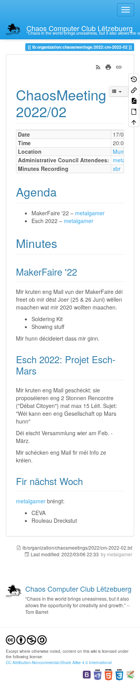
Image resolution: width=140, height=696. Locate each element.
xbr (117, 168)
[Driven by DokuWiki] (130, 674)
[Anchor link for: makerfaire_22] (81, 271)
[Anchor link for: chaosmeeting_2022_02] (73, 111)
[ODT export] (134, 111)
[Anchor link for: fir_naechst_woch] (87, 481)
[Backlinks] (134, 89)
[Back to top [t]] (134, 122)
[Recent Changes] (98, 66)
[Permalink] (119, 66)
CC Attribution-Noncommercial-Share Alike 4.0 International (59, 662)
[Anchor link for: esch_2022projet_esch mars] (41, 370)
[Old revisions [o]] (134, 79)
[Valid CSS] (119, 674)
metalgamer (90, 213)
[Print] (108, 66)
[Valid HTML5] (108, 674)
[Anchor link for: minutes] (63, 243)
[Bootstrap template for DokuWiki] (87, 674)
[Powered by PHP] (98, 674)
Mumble (123, 151)
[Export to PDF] (134, 100)
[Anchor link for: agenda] (62, 191)
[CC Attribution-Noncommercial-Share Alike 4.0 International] (26, 639)
